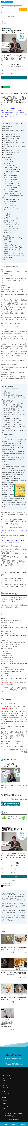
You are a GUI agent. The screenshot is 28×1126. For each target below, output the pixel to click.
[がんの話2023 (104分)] (7, 964)
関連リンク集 (5, 1087)
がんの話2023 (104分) (6, 972)
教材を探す (4, 1091)
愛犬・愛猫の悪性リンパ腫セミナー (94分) (7, 998)
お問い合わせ (5, 1108)
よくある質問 (5, 1106)
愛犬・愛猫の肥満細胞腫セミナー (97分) (20, 998)
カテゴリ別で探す (6, 1093)
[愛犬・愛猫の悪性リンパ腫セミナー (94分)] (7, 990)
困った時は (4, 1103)
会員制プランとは (6, 1083)
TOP (1, 12)
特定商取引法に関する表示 (17, 1113)
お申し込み (5, 1085)
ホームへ (4, 1072)
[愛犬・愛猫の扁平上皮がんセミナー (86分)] (7, 940)
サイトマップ (8, 1113)
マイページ (23, 10)
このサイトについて (6, 1075)
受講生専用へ (5, 1100)
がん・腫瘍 (4, 18)
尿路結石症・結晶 (5, 23)
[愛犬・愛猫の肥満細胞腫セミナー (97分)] (20, 990)
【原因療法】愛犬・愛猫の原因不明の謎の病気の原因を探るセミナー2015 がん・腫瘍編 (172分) (7, 1024)
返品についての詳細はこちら (8, 85)
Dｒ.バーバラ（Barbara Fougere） (8, 16)
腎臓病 (3, 21)
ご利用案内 (5, 1080)
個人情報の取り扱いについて (11, 1115)
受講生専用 (4, 1097)
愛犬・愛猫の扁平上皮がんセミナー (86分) (7, 948)
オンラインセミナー (5, 13)
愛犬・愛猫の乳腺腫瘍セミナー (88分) (20, 948)
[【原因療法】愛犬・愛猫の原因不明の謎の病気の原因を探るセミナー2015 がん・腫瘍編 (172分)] (7, 1014)
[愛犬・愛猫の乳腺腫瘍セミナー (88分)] (20, 940)
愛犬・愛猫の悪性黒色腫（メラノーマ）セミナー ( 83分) (20, 973)
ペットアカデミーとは (7, 1078)
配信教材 (12, 13)
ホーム (3, 1069)
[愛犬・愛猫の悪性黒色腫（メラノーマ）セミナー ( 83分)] (20, 964)
